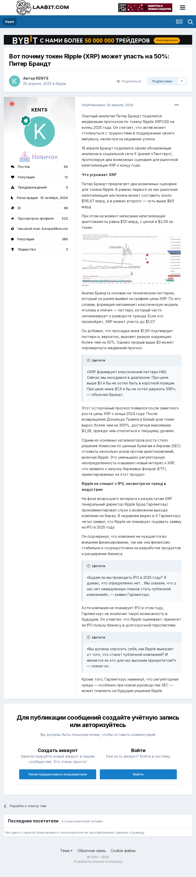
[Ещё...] (177, 105)
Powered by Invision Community (98, 861)
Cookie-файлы (123, 850)
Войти (138, 774)
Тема (65, 850)
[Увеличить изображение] (132, 260)
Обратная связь (91, 850)
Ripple (61, 83)
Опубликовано (107, 105)
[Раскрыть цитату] (89, 360)
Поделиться (130, 81)
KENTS (42, 78)
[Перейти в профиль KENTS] (14, 81)
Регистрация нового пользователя (58, 774)
